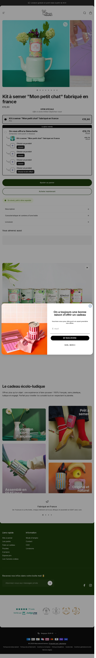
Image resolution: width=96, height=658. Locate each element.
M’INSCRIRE (70, 338)
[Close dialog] (90, 306)
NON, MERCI (70, 345)
